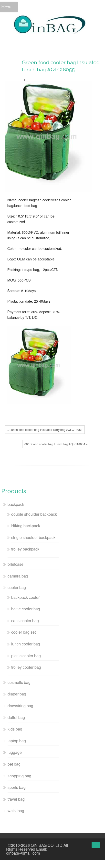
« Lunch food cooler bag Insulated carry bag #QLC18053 (45, 429)
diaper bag (17, 694)
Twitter (18, 461)
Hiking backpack (25, 525)
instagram (78, 845)
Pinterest (33, 461)
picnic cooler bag (26, 655)
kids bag (15, 729)
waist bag (16, 810)
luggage (15, 752)
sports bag (17, 787)
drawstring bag (20, 705)
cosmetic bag (19, 682)
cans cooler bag (25, 620)
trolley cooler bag (26, 667)
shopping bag (19, 776)
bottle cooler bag (25, 609)
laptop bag (17, 741)
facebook (11, 461)
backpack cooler (25, 597)
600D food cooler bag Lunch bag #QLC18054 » (56, 444)
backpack (16, 504)
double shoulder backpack (34, 514)
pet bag (14, 764)
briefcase (15, 564)
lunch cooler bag (25, 644)
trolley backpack (25, 549)
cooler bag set (23, 632)
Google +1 (25, 461)
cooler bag (17, 587)
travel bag (16, 799)
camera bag (18, 576)
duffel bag (16, 717)
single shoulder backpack (33, 537)
